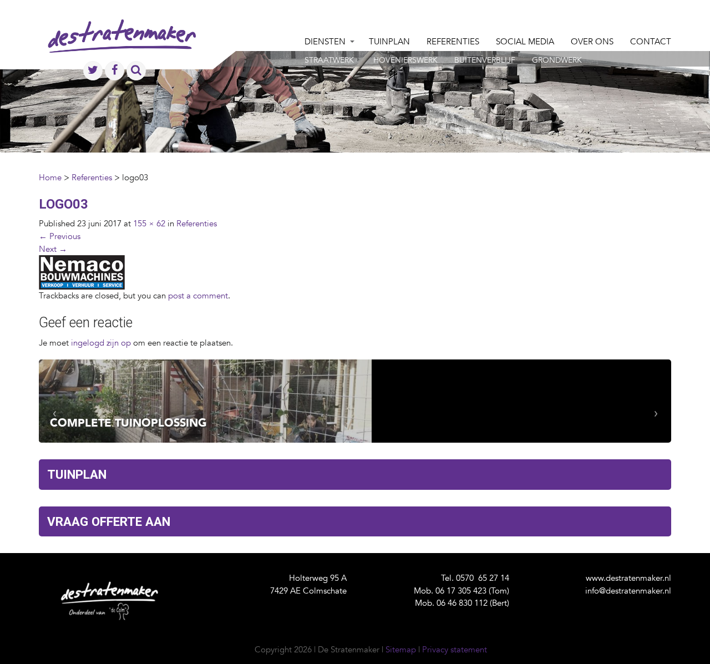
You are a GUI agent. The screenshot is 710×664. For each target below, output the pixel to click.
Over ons (592, 41)
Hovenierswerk (405, 60)
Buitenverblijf (484, 60)
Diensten (325, 41)
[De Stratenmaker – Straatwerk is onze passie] (122, 47)
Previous (59, 236)
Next (53, 249)
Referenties (453, 41)
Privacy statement (454, 649)
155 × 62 (149, 223)
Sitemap (401, 649)
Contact (650, 41)
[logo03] (82, 271)
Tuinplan (389, 41)
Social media (525, 41)
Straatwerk (329, 60)
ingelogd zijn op (101, 342)
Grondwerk (557, 60)
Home (50, 177)
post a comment (198, 295)
